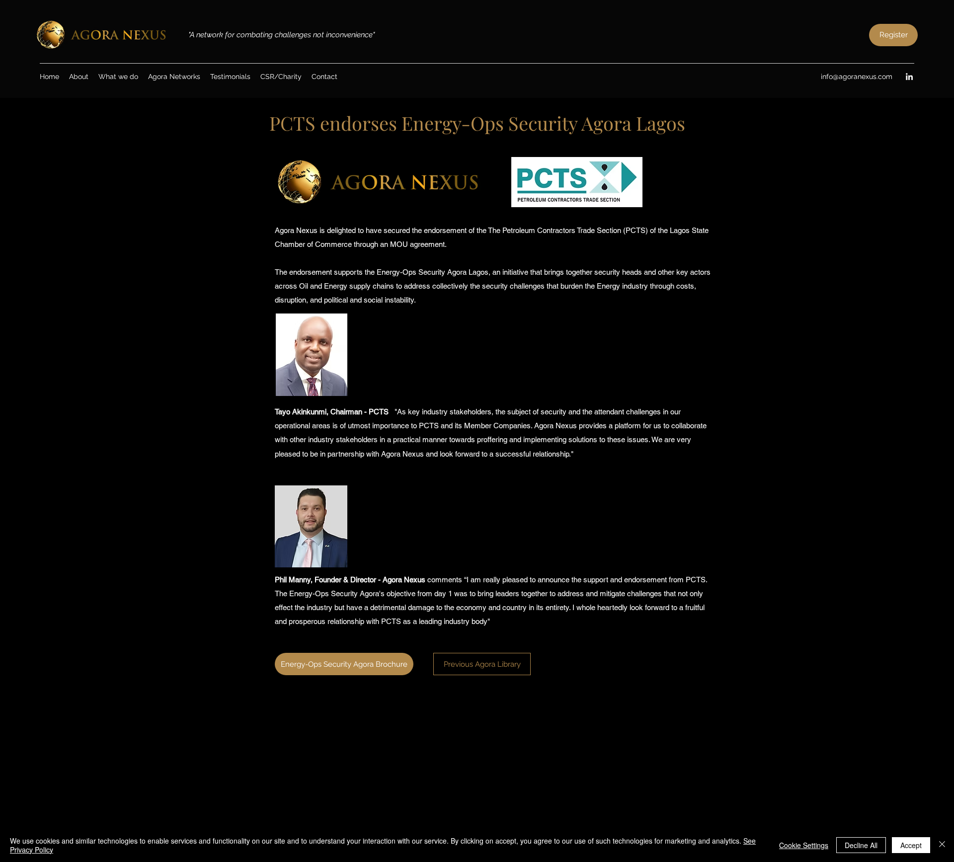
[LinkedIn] (909, 76)
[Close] (942, 845)
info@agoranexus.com (856, 76)
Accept (911, 845)
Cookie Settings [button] (803, 845)
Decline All (861, 845)
